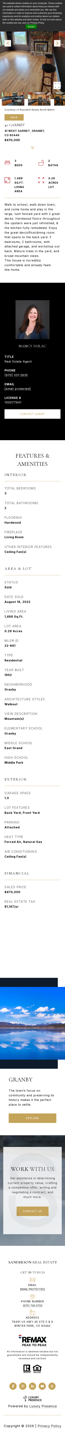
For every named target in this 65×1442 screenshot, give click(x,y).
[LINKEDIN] (32, 1386)
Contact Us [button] (32, 1211)
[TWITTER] (52, 1386)
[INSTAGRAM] (22, 1386)
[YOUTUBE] (42, 1386)
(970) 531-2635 (16, 375)
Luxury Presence (43, 1406)
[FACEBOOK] (13, 1386)
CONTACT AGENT (32, 413)
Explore (32, 1118)
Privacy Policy (49, 1426)
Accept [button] (31, 26)
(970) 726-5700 (32, 1305)
